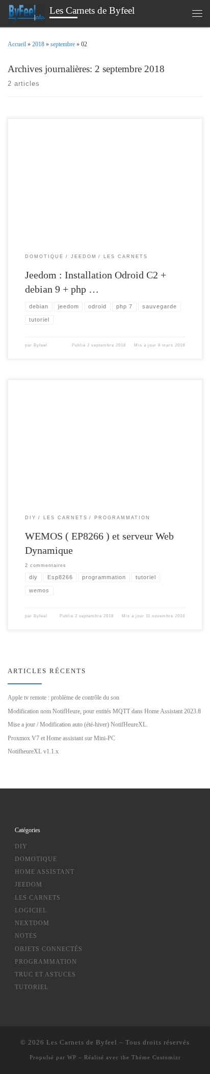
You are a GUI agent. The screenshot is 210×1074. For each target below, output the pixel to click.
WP (71, 1057)
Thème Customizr (156, 1057)
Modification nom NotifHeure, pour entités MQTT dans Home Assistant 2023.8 (104, 711)
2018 (38, 44)
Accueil (17, 44)
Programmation (46, 962)
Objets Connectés (49, 949)
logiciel (31, 910)
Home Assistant (44, 872)
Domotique (36, 859)
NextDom (32, 923)
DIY (21, 846)
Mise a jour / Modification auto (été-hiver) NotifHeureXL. (78, 724)
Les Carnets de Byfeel (81, 1042)
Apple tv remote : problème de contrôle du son (63, 697)
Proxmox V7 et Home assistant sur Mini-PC (61, 738)
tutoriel (31, 987)
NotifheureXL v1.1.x (33, 751)
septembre (62, 44)
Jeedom (28, 884)
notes (26, 936)
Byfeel (40, 345)
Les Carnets (38, 898)
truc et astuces (45, 974)
